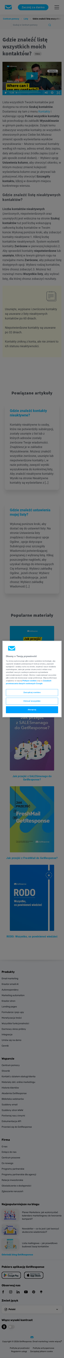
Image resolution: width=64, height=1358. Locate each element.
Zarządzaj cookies (32, 692)
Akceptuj (32, 710)
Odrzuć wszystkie (31, 701)
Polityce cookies (29, 681)
